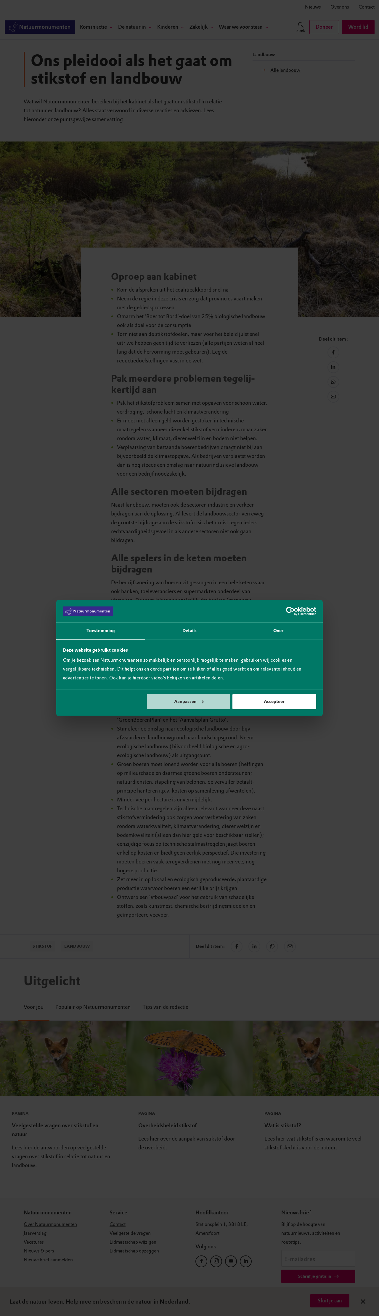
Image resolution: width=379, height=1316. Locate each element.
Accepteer (274, 701)
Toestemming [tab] (100, 630)
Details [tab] (189, 630)
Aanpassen (185, 701)
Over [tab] (278, 630)
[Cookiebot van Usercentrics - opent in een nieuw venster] (290, 611)
